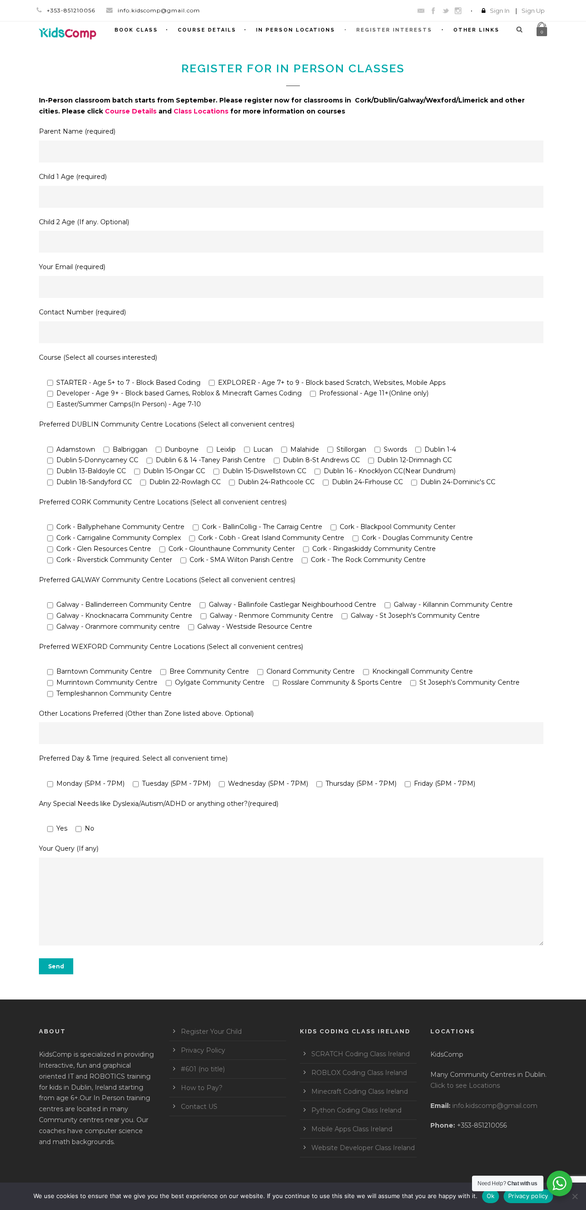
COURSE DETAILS (207, 30)
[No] (574, 1196)
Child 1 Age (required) (73, 177)
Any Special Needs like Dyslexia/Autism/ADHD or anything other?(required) (158, 803)
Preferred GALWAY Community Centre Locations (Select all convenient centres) (167, 580)
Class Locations (201, 111)
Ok (491, 1195)
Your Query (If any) (68, 848)
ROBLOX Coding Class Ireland (359, 1073)
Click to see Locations (465, 1085)
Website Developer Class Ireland (363, 1148)
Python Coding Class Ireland (356, 1110)
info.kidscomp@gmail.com (494, 1106)
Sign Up (533, 10)
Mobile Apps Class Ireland (351, 1129)
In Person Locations (295, 30)
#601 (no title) (203, 1069)
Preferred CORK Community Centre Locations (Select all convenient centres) (163, 502)
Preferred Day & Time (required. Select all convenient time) (133, 758)
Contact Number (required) (82, 312)
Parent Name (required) (77, 131)
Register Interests (394, 30)
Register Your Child (211, 1031)
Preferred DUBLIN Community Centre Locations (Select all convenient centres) (166, 424)
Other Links (476, 30)
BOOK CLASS (136, 30)
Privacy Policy (203, 1050)
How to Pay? (201, 1088)
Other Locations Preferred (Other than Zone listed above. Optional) (146, 713)
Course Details (131, 111)
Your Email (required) (72, 267)
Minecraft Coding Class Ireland (359, 1091)
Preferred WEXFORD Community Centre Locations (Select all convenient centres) (171, 647)
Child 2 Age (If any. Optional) (84, 222)
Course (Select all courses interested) (98, 357)
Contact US (199, 1106)
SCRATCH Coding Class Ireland (360, 1054)
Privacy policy (528, 1195)
